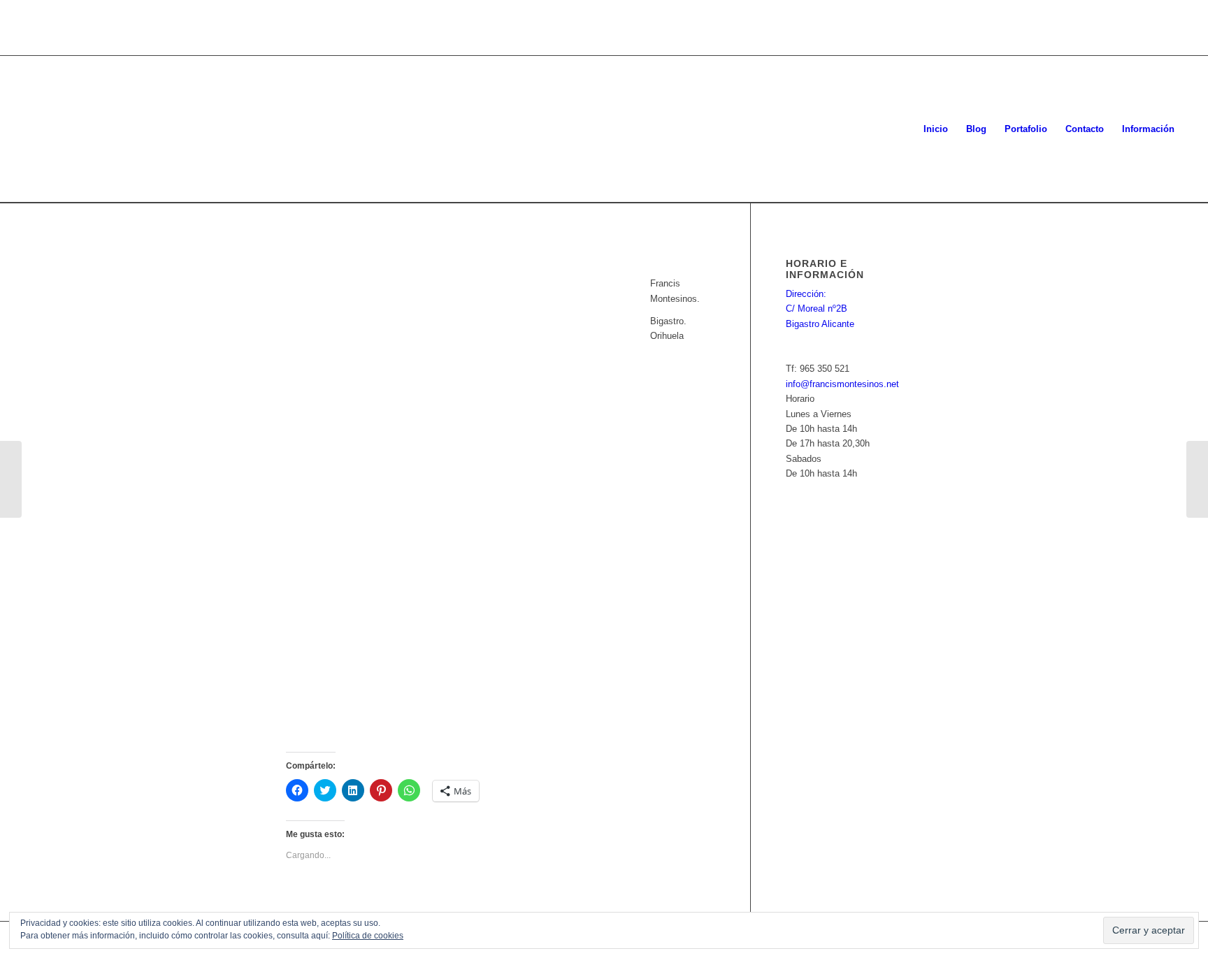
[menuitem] (935, 129)
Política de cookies (367, 936)
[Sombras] (11, 479)
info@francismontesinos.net (842, 384)
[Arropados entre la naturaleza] (1197, 479)
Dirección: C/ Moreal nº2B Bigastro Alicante (820, 309)
